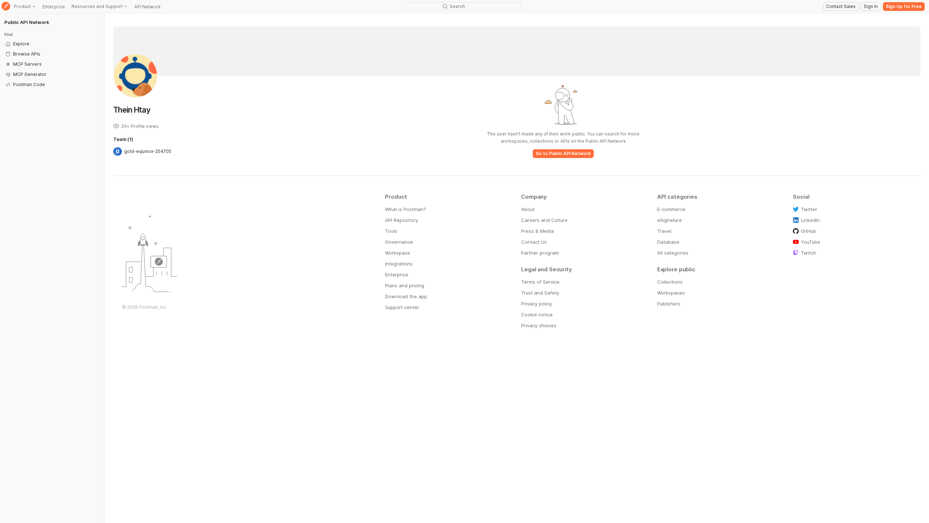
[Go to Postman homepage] (5, 7)
